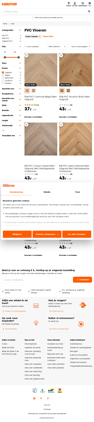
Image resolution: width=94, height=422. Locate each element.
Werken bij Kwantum (78, 362)
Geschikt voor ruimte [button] (8, 99)
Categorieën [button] (7, 30)
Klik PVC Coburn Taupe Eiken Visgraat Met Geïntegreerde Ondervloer (39, 168)
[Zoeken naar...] (89, 11)
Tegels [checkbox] (7, 75)
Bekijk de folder (8, 347)
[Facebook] (48, 398)
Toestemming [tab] (16, 192)
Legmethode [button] (7, 115)
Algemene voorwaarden (80, 359)
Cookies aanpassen (45, 234)
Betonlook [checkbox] (9, 78)
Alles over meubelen (33, 364)
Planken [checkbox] (8, 83)
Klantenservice (57, 311)
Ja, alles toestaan (77, 234)
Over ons (47, 405)
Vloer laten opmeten (56, 364)
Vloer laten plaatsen (55, 368)
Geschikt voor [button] (8, 89)
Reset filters (48, 36)
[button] (12, 130)
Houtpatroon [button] (7, 94)
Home (5, 24)
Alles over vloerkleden (33, 368)
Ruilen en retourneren (60, 329)
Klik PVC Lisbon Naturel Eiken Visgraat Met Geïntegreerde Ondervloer (74, 168)
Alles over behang (32, 375)
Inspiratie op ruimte (32, 347)
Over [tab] (77, 192)
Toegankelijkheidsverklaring (81, 366)
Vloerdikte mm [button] (8, 135)
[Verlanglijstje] (26, 55)
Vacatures (47, 409)
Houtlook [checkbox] (8, 80)
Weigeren (17, 234)
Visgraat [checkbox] (8, 72)
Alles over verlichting (33, 371)
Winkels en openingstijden (15, 311)
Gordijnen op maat (55, 344)
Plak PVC (5, 38)
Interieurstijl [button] (7, 125)
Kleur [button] (4, 63)
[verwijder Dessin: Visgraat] (39, 36)
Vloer (12, 24)
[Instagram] (34, 398)
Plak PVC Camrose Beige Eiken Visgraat (40, 98)
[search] (47, 11)
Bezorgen (74, 351)
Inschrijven (84, 280)
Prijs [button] (4, 46)
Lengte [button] (5, 120)
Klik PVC (5, 35)
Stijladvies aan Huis (55, 354)
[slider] (5, 57)
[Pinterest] (41, 398)
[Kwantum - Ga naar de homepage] (9, 4)
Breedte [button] (5, 110)
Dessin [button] (5, 68)
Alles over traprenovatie (34, 379)
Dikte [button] (4, 105)
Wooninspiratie (11, 329)
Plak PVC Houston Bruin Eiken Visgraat (74, 98)
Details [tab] (47, 192)
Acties (4, 344)
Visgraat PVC (7, 41)
